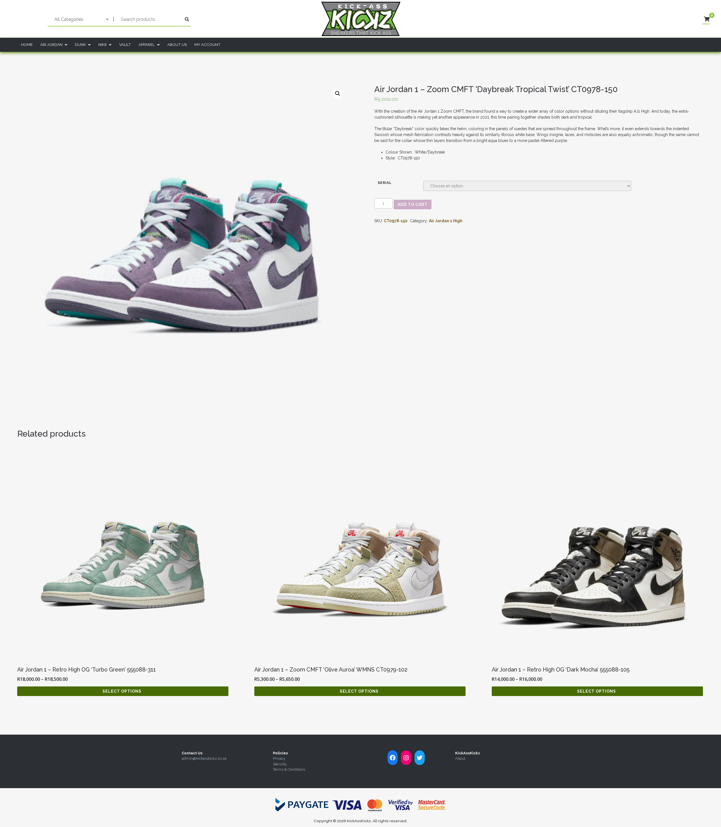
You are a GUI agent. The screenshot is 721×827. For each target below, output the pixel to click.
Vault (125, 44)
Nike (102, 44)
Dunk (80, 44)
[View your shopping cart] (706, 19)
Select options (122, 691)
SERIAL (385, 183)
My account (207, 44)
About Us (177, 44)
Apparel (147, 44)
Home (27, 44)
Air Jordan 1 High (445, 221)
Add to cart (413, 204)
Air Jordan (51, 44)
